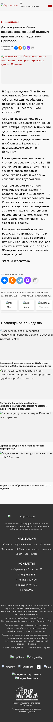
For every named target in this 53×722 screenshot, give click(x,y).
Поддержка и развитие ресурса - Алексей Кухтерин (26, 710)
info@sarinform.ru (26, 584)
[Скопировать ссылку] (32, 48)
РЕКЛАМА (26, 590)
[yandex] (26, 674)
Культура (47, 549)
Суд (36, 544)
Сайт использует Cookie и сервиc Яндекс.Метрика (26, 648)
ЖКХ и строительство (27, 549)
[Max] (47, 667)
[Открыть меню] (50, 5)
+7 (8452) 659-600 (26, 579)
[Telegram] (24, 48)
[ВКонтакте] (16, 48)
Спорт (19, 554)
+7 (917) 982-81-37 (26, 574)
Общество (7, 544)
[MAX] (28, 48)
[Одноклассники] (20, 48)
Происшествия (23, 544)
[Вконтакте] (25, 667)
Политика (45, 544)
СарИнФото (31, 554)
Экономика (7, 549)
